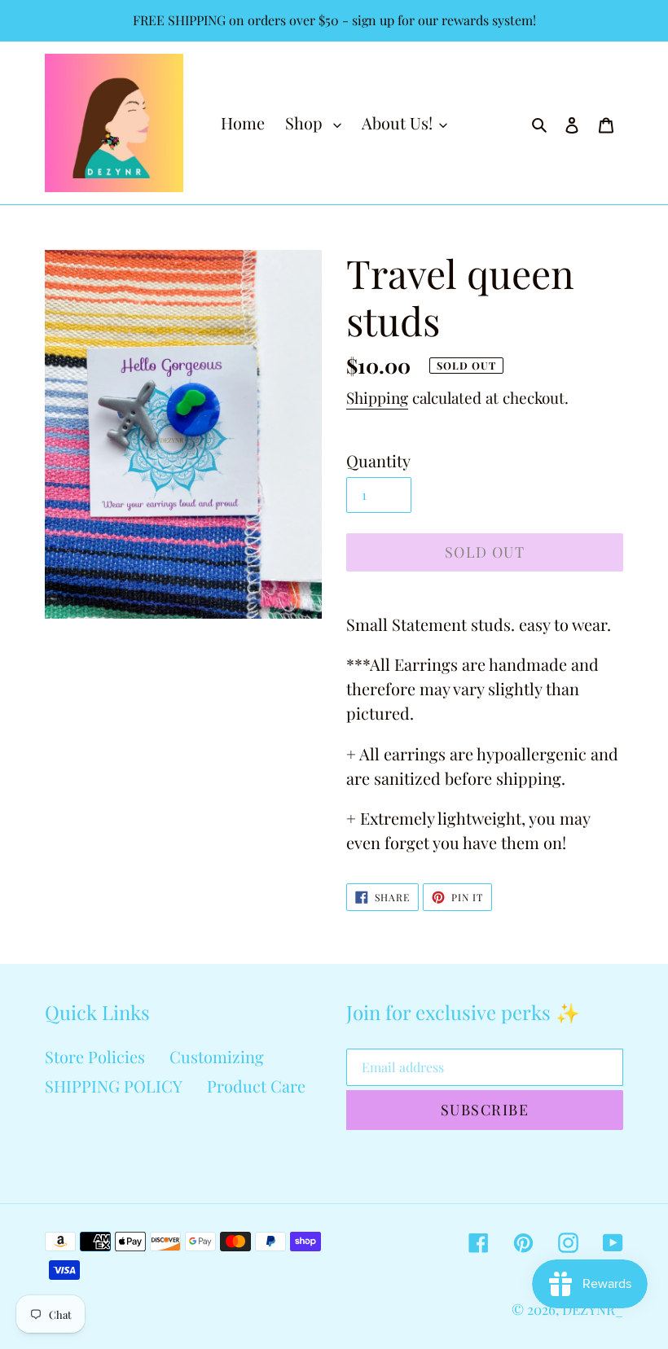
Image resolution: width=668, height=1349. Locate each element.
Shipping (377, 397)
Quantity (378, 460)
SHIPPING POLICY (113, 1086)
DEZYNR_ (592, 1309)
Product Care (256, 1086)
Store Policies (95, 1056)
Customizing (216, 1056)
